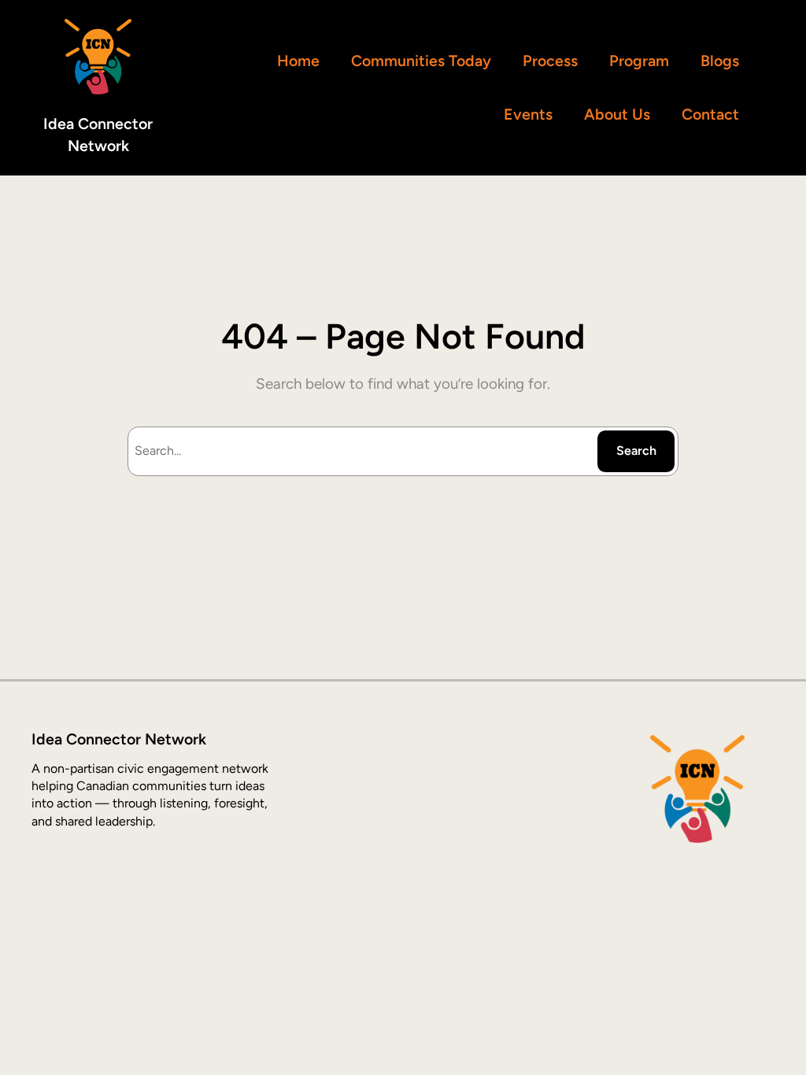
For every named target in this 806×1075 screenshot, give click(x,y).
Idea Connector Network (118, 739)
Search (636, 450)
